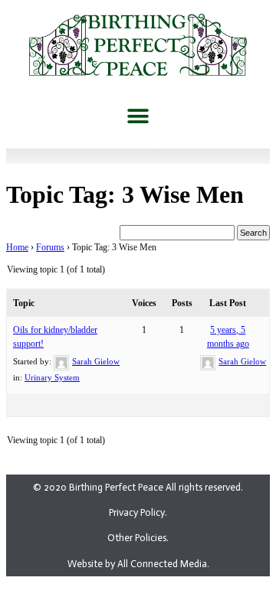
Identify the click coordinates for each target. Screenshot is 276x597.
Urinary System (52, 377)
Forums (50, 247)
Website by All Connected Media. (138, 563)
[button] (138, 116)
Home (17, 247)
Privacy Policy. (138, 512)
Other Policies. (138, 537)
